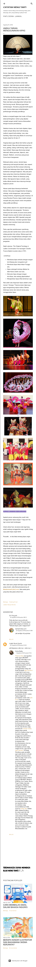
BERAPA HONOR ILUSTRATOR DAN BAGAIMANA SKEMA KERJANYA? (17, 942)
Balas (11, 639)
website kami (27, 728)
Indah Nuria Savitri (15, 643)
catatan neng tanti (14, 7)
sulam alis (23, 808)
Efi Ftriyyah (13, 616)
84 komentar (13, 948)
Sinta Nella (19, 651)
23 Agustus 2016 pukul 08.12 (18, 617)
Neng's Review (11, 604)
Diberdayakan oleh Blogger (20, 960)
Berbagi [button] (5, 602)
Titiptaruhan (19, 656)
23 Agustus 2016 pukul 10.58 (24, 630)
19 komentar (12, 910)
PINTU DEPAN (8, 16)
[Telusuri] (31, 3)
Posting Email (13, 602)
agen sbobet (28, 670)
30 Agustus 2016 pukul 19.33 (18, 645)
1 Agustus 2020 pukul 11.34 (24, 653)
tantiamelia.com (20, 629)
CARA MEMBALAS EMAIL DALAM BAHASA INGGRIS (15, 906)
